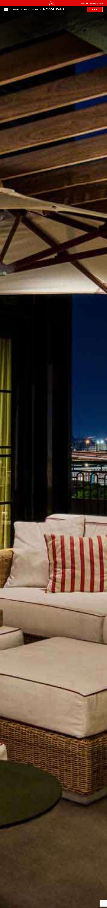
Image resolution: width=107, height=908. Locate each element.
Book (94, 9)
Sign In (101, 3)
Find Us (26, 9)
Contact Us (17, 9)
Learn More (93, 3)
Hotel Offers (36, 9)
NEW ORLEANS (53, 9)
